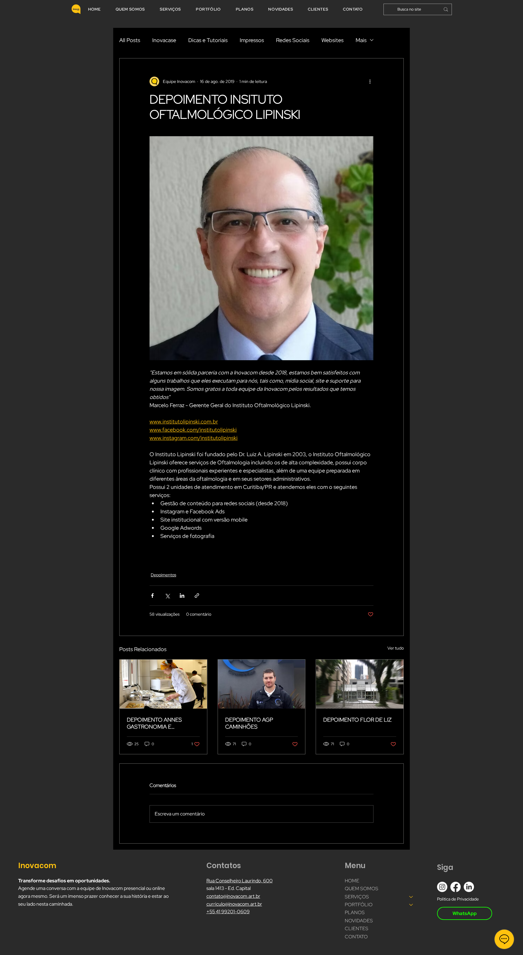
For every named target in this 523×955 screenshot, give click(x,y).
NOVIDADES (359, 920)
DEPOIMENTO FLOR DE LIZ (357, 719)
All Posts (129, 40)
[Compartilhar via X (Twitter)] (167, 595)
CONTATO (356, 937)
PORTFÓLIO (359, 904)
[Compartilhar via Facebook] (152, 595)
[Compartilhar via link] (197, 595)
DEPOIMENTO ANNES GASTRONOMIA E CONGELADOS (154, 723)
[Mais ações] (369, 81)
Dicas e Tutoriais (208, 40)
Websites (332, 40)
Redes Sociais (292, 40)
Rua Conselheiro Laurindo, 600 (239, 881)
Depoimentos (163, 575)
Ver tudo (395, 648)
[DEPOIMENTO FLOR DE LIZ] (359, 684)
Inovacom (38, 866)
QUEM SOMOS (361, 888)
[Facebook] (455, 887)
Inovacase (164, 40)
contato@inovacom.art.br (233, 896)
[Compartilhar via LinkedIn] (182, 595)
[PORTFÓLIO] (411, 905)
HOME (352, 881)
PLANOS (355, 912)
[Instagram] (442, 887)
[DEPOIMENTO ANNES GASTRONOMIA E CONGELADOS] (163, 684)
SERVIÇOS (357, 897)
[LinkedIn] (469, 887)
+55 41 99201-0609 (228, 911)
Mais (361, 40)
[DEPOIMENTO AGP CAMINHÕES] (261, 684)
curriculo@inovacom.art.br (234, 904)
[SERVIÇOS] (411, 897)
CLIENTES (356, 928)
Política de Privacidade (458, 899)
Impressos (252, 40)
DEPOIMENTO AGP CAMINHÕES (249, 723)
